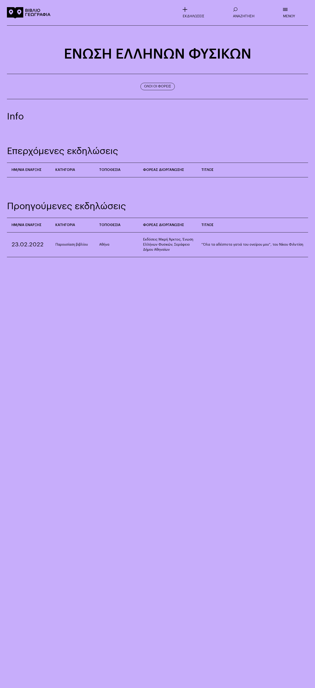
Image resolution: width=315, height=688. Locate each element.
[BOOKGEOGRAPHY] (29, 12)
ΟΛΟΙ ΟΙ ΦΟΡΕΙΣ (157, 86)
